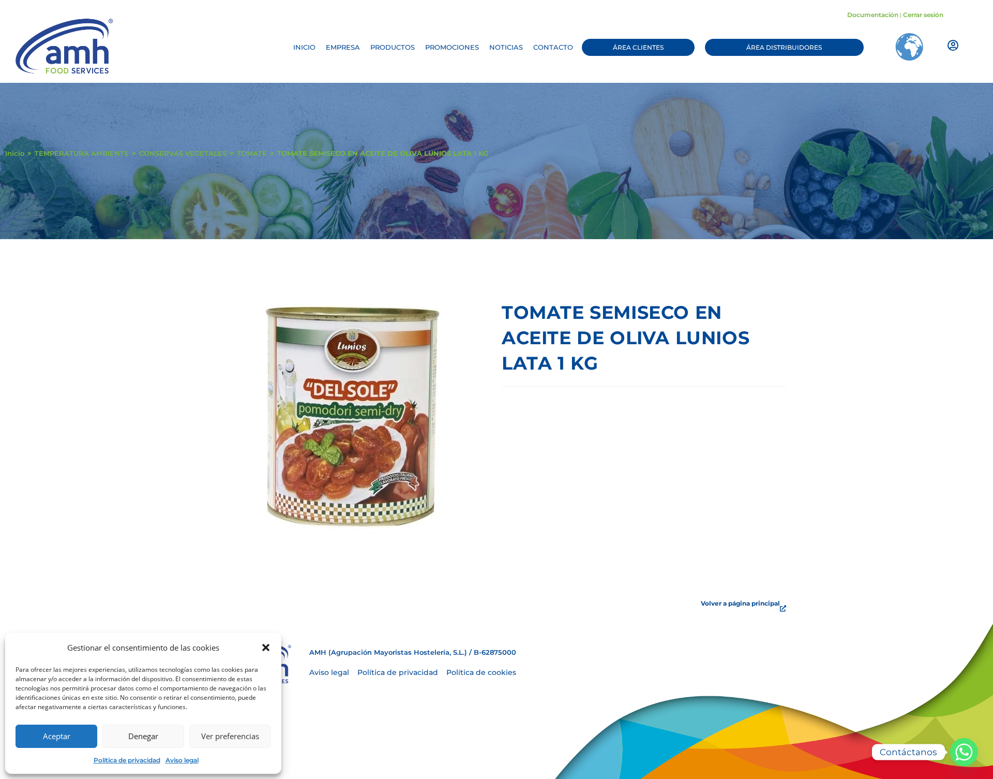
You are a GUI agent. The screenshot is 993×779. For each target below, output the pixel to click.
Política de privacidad (127, 760)
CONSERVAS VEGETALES (183, 153)
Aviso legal (182, 760)
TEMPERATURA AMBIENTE (82, 153)
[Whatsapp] (964, 752)
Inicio (14, 153)
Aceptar (56, 736)
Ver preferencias (230, 736)
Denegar (143, 736)
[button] (266, 647)
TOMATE (252, 153)
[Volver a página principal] (783, 609)
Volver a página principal (740, 603)
